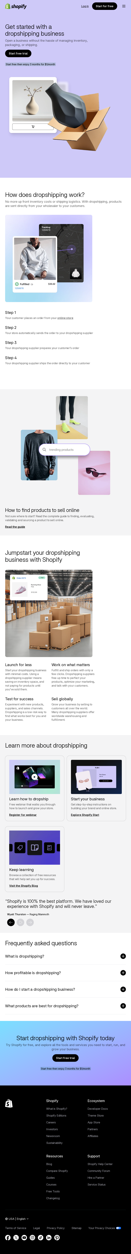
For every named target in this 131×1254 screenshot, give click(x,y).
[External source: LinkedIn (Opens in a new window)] (49, 1237)
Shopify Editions (56, 1115)
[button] (124, 6)
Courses (51, 1184)
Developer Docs (98, 1108)
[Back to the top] (9, 1103)
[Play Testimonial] (20, 922)
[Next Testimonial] (30, 922)
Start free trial (18, 53)
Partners (93, 1129)
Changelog (53, 1198)
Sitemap (76, 1228)
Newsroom (53, 1136)
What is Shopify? (56, 1108)
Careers (51, 1122)
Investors (52, 1129)
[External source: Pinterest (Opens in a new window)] (57, 1237)
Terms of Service (15, 1228)
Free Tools (53, 1191)
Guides (50, 1177)
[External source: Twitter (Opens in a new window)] (16, 1237)
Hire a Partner (96, 1177)
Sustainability (54, 1143)
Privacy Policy (56, 1228)
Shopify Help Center (100, 1164)
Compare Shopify (57, 1171)
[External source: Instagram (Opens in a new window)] (32, 1237)
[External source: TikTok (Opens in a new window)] (40, 1237)
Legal (36, 1228)
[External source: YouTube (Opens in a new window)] (24, 1237)
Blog (49, 1164)
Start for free (104, 6)
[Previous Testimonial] (11, 922)
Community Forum (99, 1171)
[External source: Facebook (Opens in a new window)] (8, 1237)
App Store (94, 1122)
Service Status (97, 1184)
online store (65, 318)
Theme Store (96, 1115)
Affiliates (93, 1136)
